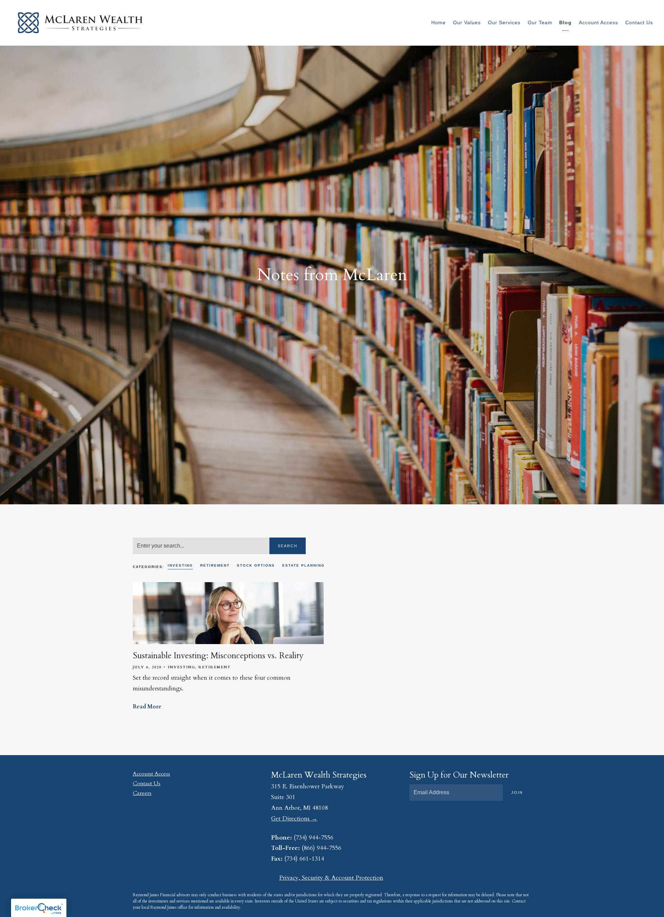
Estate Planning (303, 565)
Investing (180, 565)
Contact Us (639, 22)
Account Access (598, 22)
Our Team (540, 22)
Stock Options (256, 565)
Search (287, 546)
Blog (565, 22)
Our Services (504, 22)
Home (438, 22)
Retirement (215, 565)
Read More (147, 706)
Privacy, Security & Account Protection (331, 878)
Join (517, 792)
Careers (142, 793)
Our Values (467, 22)
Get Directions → (294, 819)
